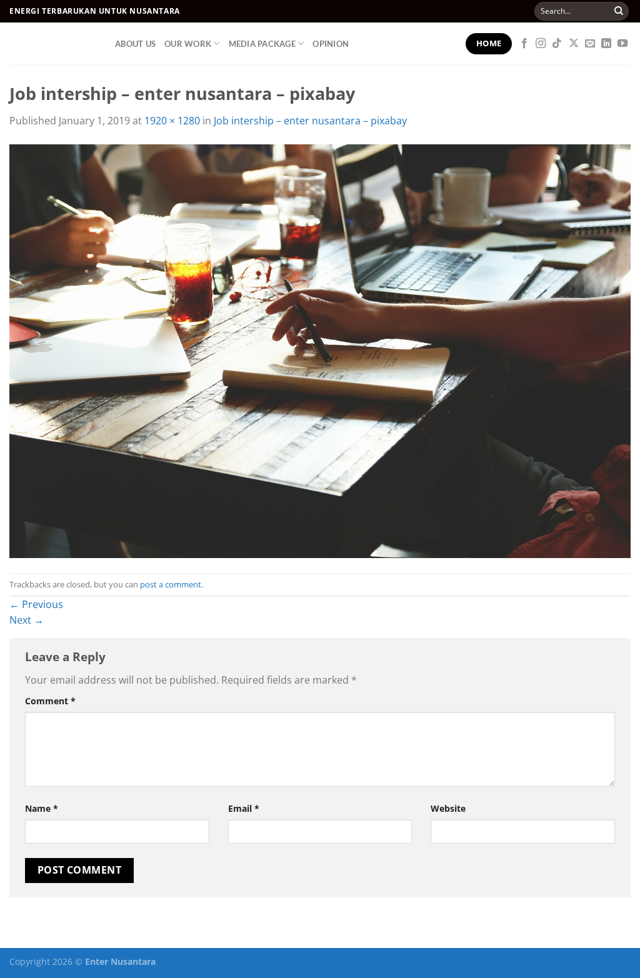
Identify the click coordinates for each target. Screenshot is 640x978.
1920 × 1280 (172, 120)
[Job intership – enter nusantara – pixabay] (320, 350)
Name (41, 808)
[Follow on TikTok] (557, 43)
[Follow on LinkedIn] (606, 43)
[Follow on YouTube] (623, 43)
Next (26, 620)
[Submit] (618, 11)
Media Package (262, 44)
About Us (135, 44)
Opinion (330, 44)
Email (243, 808)
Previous (36, 604)
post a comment (170, 584)
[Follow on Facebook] (524, 43)
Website (448, 808)
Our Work (187, 44)
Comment (50, 701)
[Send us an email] (590, 43)
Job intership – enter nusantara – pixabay (310, 120)
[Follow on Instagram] (541, 43)
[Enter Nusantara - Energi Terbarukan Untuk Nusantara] (52, 43)
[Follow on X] (574, 43)
